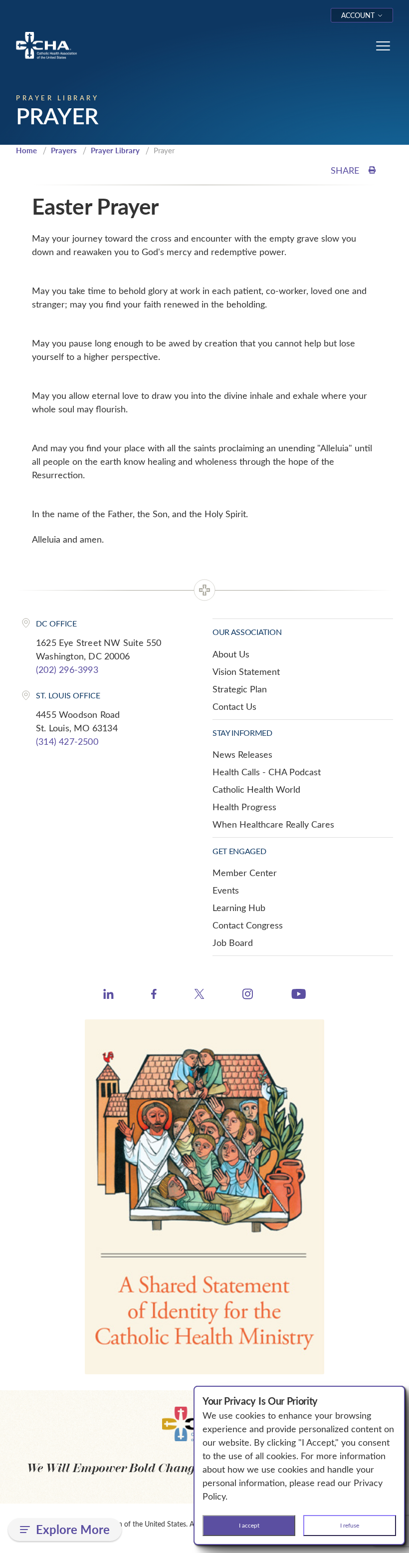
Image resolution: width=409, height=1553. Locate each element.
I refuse (349, 1525)
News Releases (242, 754)
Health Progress (244, 807)
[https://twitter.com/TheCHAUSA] (199, 995)
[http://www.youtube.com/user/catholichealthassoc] (298, 995)
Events (225, 890)
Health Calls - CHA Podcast (266, 772)
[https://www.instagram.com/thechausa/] (247, 996)
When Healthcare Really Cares (273, 824)
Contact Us (234, 706)
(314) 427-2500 (67, 741)
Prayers (64, 150)
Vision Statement (246, 671)
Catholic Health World (256, 789)
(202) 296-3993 (67, 669)
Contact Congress (247, 925)
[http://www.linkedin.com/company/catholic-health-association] (108, 995)
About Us (230, 654)
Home (26, 150)
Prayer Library (115, 150)
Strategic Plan (239, 689)
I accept (249, 1525)
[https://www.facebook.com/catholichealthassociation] (154, 995)
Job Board (232, 942)
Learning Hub (238, 908)
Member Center (244, 873)
